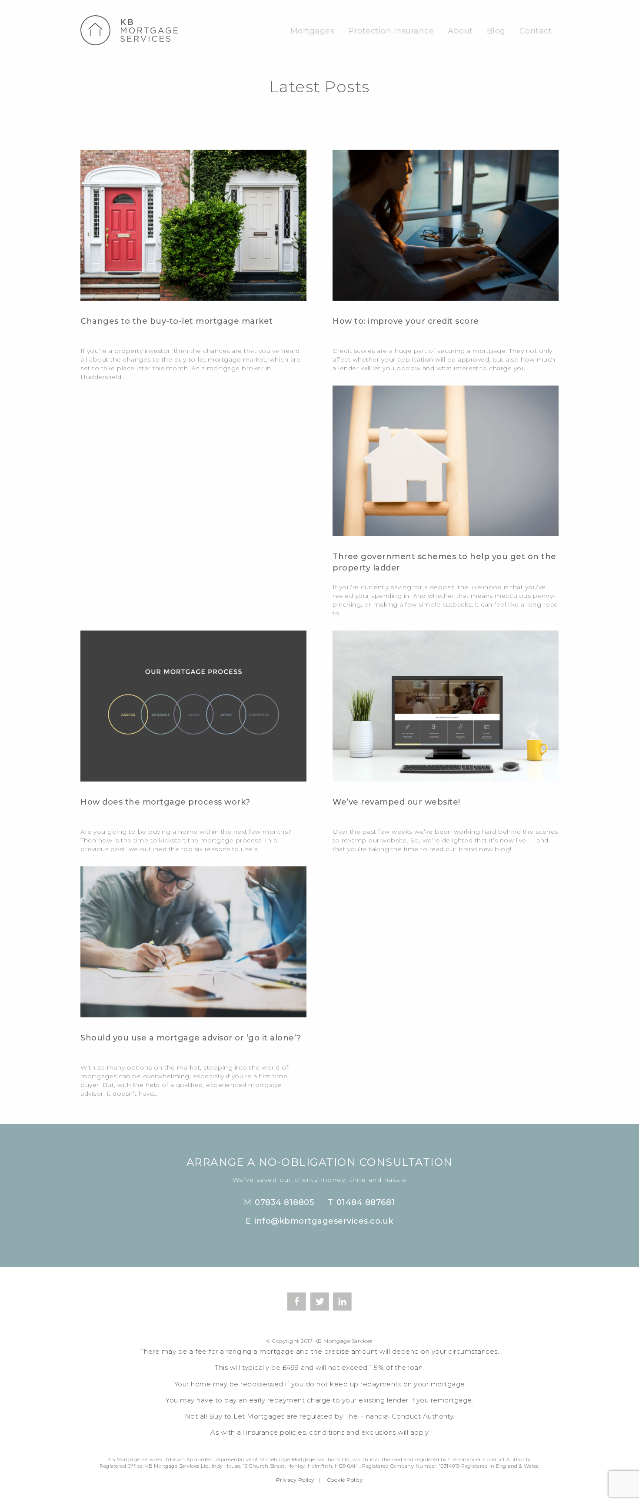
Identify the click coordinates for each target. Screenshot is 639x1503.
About (460, 31)
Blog (496, 31)
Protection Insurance (391, 31)
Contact (535, 31)
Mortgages (312, 31)
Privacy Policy (295, 1479)
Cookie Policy (345, 1479)
